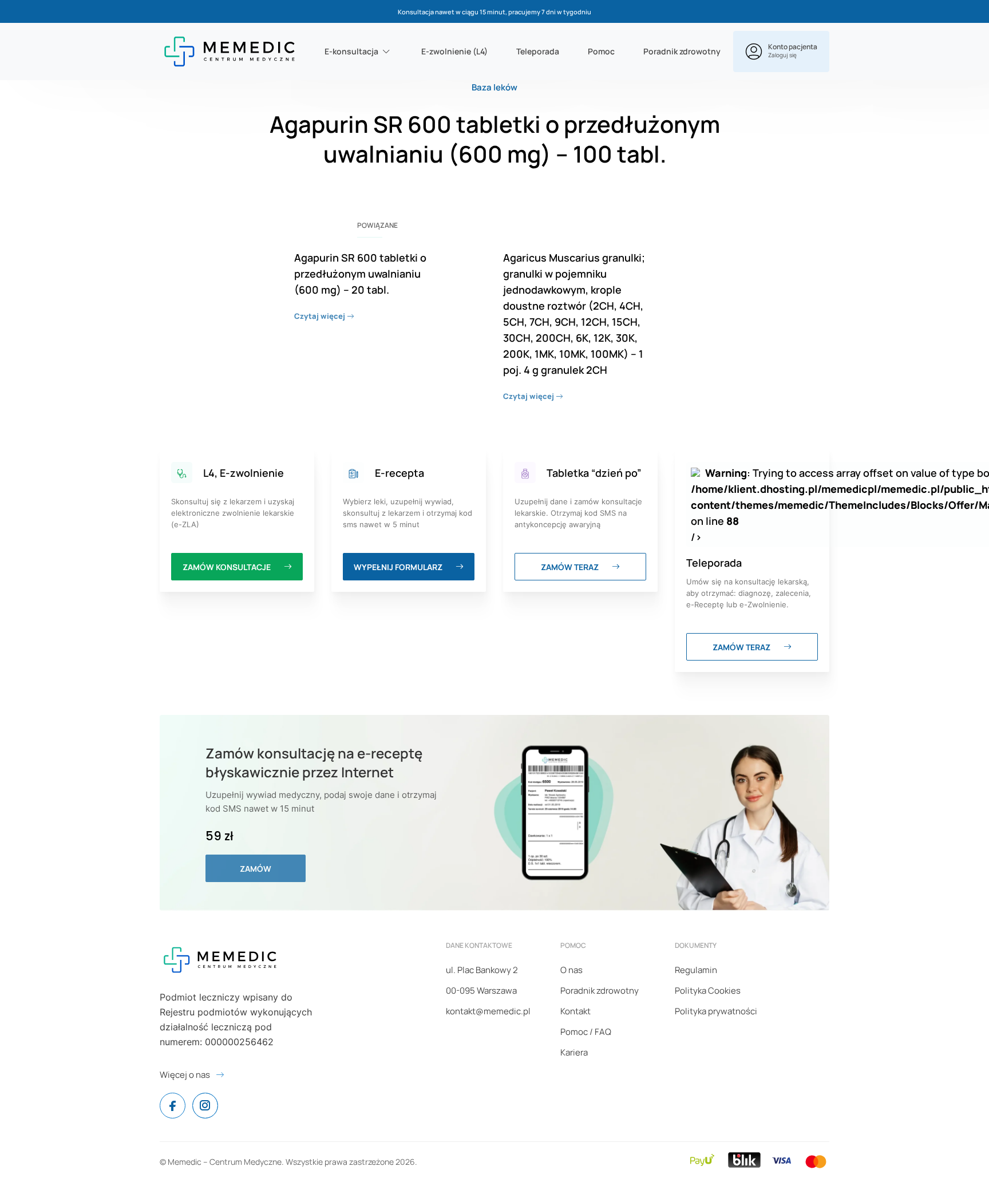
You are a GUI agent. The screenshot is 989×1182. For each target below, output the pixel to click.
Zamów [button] (255, 868)
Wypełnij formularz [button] (399, 567)
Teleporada (537, 51)
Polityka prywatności (716, 1011)
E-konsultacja (351, 51)
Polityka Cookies (708, 991)
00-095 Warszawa (481, 991)
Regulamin (696, 970)
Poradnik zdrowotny (682, 51)
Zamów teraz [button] (570, 567)
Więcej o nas (185, 1075)
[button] (781, 51)
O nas (571, 970)
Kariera (574, 1052)
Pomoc (601, 51)
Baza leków (494, 87)
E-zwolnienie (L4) (454, 51)
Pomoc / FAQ (585, 1032)
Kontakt (575, 1011)
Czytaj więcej (320, 316)
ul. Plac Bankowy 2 (482, 970)
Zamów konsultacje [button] (227, 567)
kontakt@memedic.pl (488, 1011)
